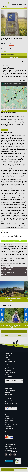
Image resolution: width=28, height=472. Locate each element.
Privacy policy (24, 230)
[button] (3, 231)
